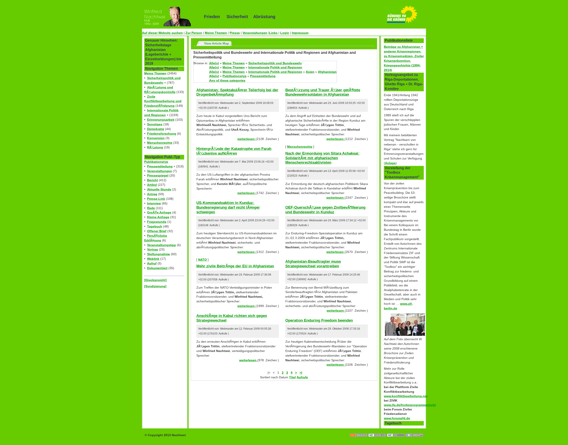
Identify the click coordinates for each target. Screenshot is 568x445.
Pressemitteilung (160, 166)
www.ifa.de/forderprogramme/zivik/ (410, 405)
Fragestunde (156, 221)
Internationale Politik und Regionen (275, 67)
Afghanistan (327, 72)
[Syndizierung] (155, 286)
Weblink (153, 258)
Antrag (152, 194)
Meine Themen (216, 33)
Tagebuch (154, 226)
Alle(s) (214, 63)
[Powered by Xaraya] (414, 430)
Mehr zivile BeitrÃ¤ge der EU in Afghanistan (235, 266)
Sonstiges (154, 124)
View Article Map (216, 43)
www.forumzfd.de (397, 418)
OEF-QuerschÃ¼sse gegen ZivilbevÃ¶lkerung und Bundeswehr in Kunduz (325, 209)
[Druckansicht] (155, 280)
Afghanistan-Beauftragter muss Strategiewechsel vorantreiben (313, 263)
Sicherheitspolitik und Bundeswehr (275, 63)
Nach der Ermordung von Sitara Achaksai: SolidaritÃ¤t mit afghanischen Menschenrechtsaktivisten (322, 158)
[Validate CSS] (396, 430)
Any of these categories (227, 80)
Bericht (152, 180)
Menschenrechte (159, 142)
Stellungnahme (158, 254)
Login (284, 33)
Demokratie (155, 129)
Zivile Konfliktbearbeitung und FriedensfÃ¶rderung (162, 101)
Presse (235, 33)
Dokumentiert (157, 268)
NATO (202, 259)
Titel (292, 377)
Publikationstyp (156, 161)
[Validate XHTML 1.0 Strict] (377, 430)
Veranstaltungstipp (161, 245)
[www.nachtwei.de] (169, 17)
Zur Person (193, 33)
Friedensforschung (161, 133)
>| (301, 372)
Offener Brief (156, 231)
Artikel (152, 185)
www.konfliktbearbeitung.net (406, 396)
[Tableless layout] (359, 430)
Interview (154, 203)
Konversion (156, 138)
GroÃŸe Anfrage (159, 212)
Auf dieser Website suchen (162, 33)
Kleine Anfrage (158, 217)
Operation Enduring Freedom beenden (319, 320)
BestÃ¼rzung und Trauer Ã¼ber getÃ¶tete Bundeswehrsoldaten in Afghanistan (322, 92)
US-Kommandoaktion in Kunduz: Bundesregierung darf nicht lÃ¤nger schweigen (228, 207)
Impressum (300, 33)
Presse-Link (156, 198)
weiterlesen (246, 139)
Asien (310, 72)
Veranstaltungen (255, 33)
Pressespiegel (157, 175)
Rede (151, 208)
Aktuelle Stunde (159, 189)
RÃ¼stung (155, 147)
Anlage (390, 163)
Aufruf (152, 263)
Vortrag (152, 249)
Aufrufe (302, 377)
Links (273, 33)
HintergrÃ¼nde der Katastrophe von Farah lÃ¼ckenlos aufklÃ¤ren (233, 150)
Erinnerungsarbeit (160, 119)
